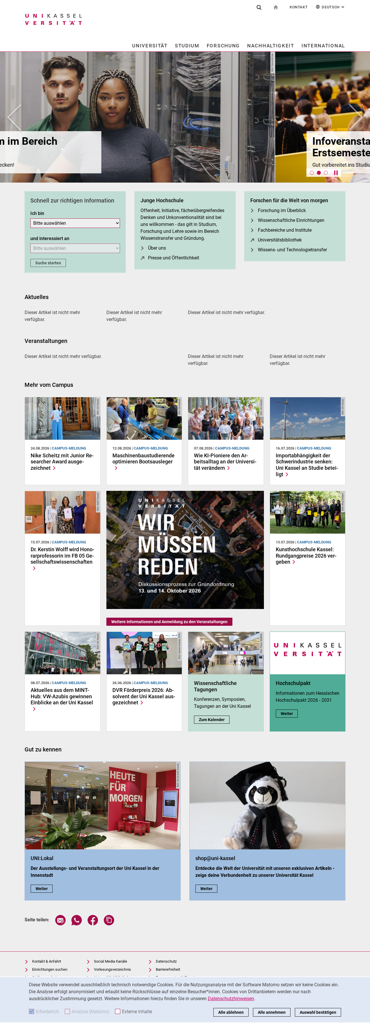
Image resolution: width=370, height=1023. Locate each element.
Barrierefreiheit (168, 969)
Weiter (289, 713)
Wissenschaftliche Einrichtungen (291, 220)
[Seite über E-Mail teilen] (60, 924)
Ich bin (37, 213)
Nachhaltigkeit (270, 46)
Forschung (223, 46)
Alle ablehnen (231, 1012)
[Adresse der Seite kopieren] (109, 924)
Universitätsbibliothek (280, 240)
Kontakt (299, 7)
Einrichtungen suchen (49, 969)
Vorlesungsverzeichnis (112, 969)
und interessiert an (49, 238)
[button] (14, 117)
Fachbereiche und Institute (285, 230)
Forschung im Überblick (282, 210)
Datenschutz (166, 961)
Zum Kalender (214, 719)
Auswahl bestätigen (318, 1012)
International (323, 46)
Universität (150, 46)
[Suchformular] (259, 7)
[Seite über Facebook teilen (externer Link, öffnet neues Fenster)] (93, 924)
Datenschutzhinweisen (231, 998)
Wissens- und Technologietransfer (292, 249)
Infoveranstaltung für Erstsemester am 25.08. (93, 147)
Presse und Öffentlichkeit (173, 258)
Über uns (157, 248)
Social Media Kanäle (110, 961)
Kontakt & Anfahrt (46, 961)
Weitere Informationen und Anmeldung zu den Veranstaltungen (169, 621)
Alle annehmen (272, 1012)
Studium (187, 46)
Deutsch (333, 7)
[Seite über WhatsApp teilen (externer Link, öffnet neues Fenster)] (76, 924)
